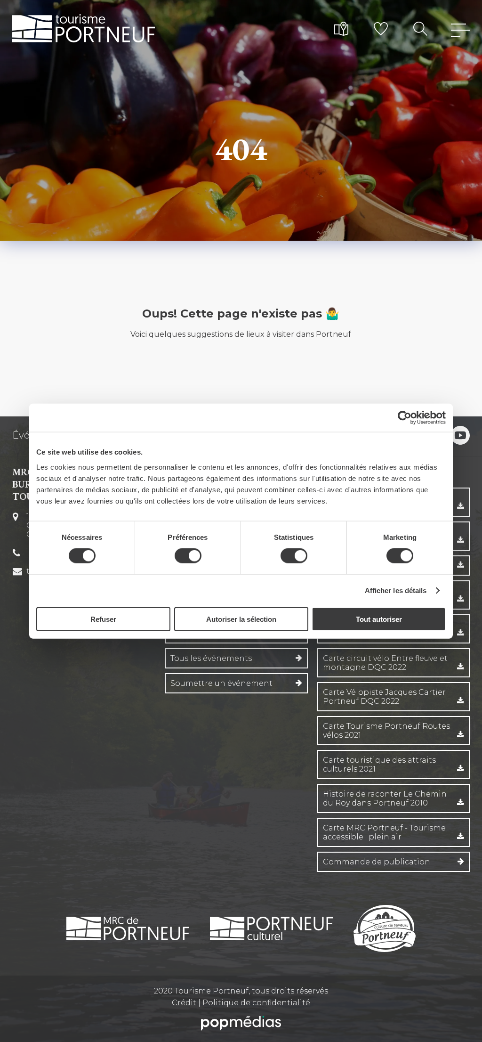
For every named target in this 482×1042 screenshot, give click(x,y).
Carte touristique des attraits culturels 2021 (379, 764)
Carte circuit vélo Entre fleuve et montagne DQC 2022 (385, 663)
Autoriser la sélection (241, 619)
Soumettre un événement (221, 683)
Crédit (184, 1002)
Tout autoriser (379, 619)
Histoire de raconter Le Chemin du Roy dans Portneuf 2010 (385, 798)
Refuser (103, 619)
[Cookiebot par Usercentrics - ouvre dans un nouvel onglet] (404, 418)
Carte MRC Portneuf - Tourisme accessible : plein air (384, 832)
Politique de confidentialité (256, 1002)
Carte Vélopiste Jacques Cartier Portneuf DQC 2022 (384, 697)
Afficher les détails (396, 590)
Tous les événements (211, 658)
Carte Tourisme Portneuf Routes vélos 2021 (386, 731)
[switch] (188, 555)
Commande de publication (376, 861)
